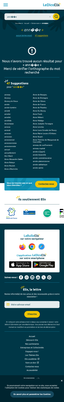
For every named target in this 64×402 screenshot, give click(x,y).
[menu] (5, 5)
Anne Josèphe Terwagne (43, 124)
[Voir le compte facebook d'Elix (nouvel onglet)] (21, 277)
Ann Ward (8, 156)
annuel (7, 149)
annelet (7, 117)
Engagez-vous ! (32, 351)
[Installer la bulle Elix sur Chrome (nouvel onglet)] (32, 246)
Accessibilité (32, 370)
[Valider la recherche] (56, 16)
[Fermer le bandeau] (62, 380)
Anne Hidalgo (38, 120)
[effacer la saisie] (50, 16)
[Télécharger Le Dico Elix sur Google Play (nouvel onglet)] (44, 264)
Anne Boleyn (9, 162)
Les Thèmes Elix (32, 355)
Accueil (26, 23)
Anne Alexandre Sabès (13, 159)
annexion (8, 137)
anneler (7, 114)
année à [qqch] (39, 152)
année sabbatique (40, 164)
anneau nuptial (39, 148)
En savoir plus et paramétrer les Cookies (32, 394)
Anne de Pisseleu (40, 107)
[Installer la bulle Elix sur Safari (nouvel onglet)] (41, 246)
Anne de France (39, 104)
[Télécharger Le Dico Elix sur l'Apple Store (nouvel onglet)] (20, 264)
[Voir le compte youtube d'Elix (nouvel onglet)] (38, 277)
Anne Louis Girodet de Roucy (45, 130)
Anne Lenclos (38, 127)
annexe (7, 127)
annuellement (10, 153)
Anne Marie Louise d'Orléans (44, 133)
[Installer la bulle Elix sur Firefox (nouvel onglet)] (23, 246)
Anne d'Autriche (11, 169)
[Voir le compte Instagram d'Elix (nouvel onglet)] (27, 277)
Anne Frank (37, 114)
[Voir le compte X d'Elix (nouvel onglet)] (44, 277)
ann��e (45, 23)
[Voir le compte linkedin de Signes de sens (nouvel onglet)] (32, 277)
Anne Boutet (9, 166)
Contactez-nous (46, 184)
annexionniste (10, 146)
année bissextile (39, 155)
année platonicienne (41, 161)
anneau (7, 95)
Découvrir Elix (32, 340)
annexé (7, 130)
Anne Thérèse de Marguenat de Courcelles (46, 141)
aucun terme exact (24, 35)
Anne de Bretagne (40, 98)
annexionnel (9, 140)
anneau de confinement (42, 145)
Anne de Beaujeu (40, 95)
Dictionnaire (35, 23)
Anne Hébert (38, 117)
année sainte (38, 168)
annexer (7, 133)
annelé (7, 111)
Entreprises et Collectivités (32, 347)
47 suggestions (41, 35)
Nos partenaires (32, 344)
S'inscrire (32, 314)
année (7, 104)
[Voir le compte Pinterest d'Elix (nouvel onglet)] (49, 277)
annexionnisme (10, 143)
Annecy (7, 98)
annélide (7, 120)
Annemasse (9, 124)
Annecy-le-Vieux (11, 101)
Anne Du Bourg (39, 111)
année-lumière (10, 107)
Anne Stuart (38, 137)
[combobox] (32, 16)
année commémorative (42, 158)
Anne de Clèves (39, 101)
